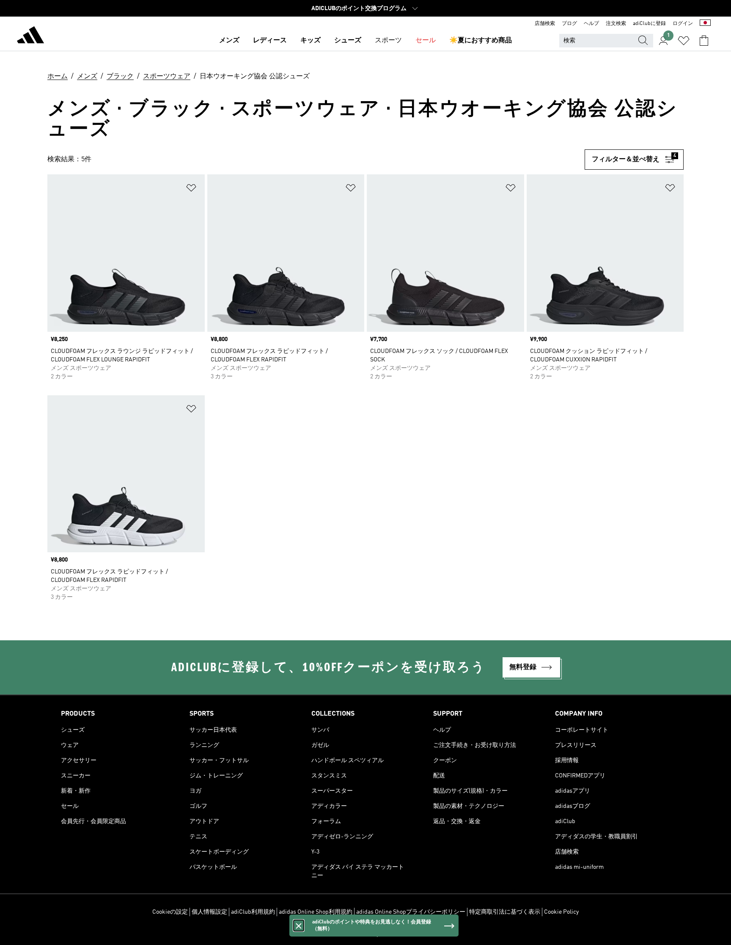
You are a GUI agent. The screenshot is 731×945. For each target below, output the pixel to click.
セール (425, 40)
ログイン (683, 23)
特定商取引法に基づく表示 (504, 912)
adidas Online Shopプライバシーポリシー (410, 912)
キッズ (310, 40)
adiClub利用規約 (253, 912)
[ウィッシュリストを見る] (683, 40)
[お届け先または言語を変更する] (705, 23)
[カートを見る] (704, 40)
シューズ (347, 40)
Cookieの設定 (170, 912)
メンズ (229, 40)
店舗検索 (545, 23)
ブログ (569, 23)
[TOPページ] (30, 36)
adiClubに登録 (649, 23)
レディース (270, 40)
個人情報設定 (209, 912)
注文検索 (616, 23)
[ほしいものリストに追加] (191, 189)
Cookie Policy (561, 912)
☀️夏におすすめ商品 (480, 40)
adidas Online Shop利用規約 (315, 912)
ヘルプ (591, 23)
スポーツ (388, 40)
